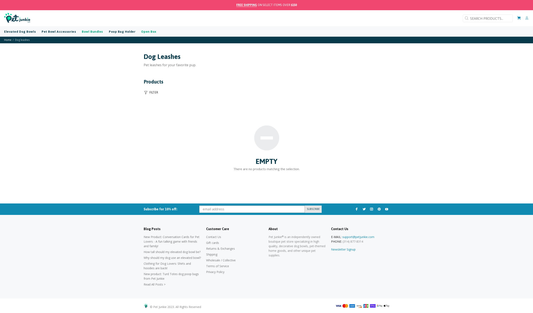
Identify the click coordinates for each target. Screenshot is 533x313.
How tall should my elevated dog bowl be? (172, 252)
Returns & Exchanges (220, 249)
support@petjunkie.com (358, 237)
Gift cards (212, 243)
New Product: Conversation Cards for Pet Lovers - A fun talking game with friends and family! (171, 241)
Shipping (211, 254)
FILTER (153, 92)
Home (7, 40)
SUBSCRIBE (313, 209)
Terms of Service (217, 266)
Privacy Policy (215, 272)
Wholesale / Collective (221, 260)
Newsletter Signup (343, 249)
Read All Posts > (155, 284)
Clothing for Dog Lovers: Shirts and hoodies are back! (167, 266)
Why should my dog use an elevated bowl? (172, 258)
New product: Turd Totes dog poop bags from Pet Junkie (171, 276)
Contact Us (213, 237)
